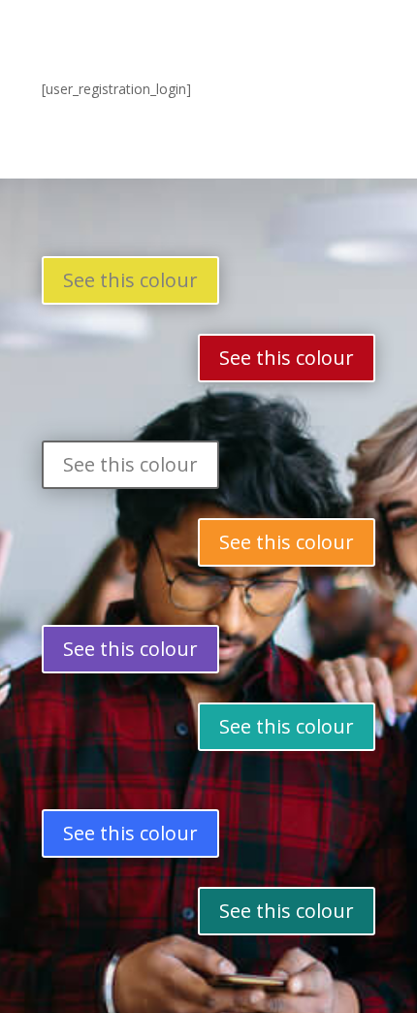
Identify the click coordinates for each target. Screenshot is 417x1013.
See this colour (130, 280)
